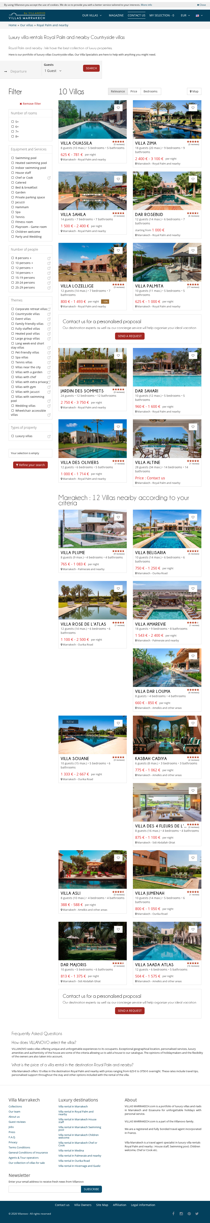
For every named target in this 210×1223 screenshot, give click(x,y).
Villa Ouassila (76, 143)
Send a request (130, 336)
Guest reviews (17, 1122)
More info (146, 5)
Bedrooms (151, 91)
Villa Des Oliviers (80, 462)
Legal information (143, 1205)
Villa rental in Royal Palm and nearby (76, 1113)
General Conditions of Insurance (28, 1152)
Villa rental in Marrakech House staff (77, 1120)
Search (91, 68)
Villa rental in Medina (71, 1150)
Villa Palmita (149, 286)
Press (12, 1132)
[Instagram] (181, 1214)
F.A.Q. (12, 1137)
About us (14, 1116)
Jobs (11, 1127)
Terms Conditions (19, 1147)
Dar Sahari (146, 391)
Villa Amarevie (150, 624)
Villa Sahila (73, 214)
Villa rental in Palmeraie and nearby (79, 1155)
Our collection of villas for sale (27, 1163)
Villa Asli (71, 893)
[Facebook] (173, 1214)
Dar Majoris (74, 964)
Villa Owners (82, 1205)
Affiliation (119, 1205)
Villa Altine (147, 462)
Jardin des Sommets (82, 391)
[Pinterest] (189, 1214)
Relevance (118, 91)
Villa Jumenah (149, 893)
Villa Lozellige (77, 286)
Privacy (13, 1142)
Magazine (116, 15)
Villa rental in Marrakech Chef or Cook (77, 1144)
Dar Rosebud (149, 214)
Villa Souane (75, 758)
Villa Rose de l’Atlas (83, 624)
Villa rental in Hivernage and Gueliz (79, 1166)
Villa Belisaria (150, 552)
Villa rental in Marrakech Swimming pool (79, 1128)
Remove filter (31, 104)
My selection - (162, 15)
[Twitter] (197, 1214)
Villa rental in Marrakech (73, 1106)
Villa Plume (73, 552)
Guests (49, 65)
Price (134, 91)
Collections (15, 1106)
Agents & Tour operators (24, 1157)
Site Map (102, 1205)
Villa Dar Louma (152, 691)
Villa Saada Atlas (154, 964)
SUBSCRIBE (91, 1189)
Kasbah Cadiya (151, 758)
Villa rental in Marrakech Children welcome (78, 1136)
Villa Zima (145, 143)
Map (195, 91)
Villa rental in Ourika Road (74, 1161)
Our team (14, 1111)
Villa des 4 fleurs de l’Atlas (165, 826)
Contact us (136, 15)
